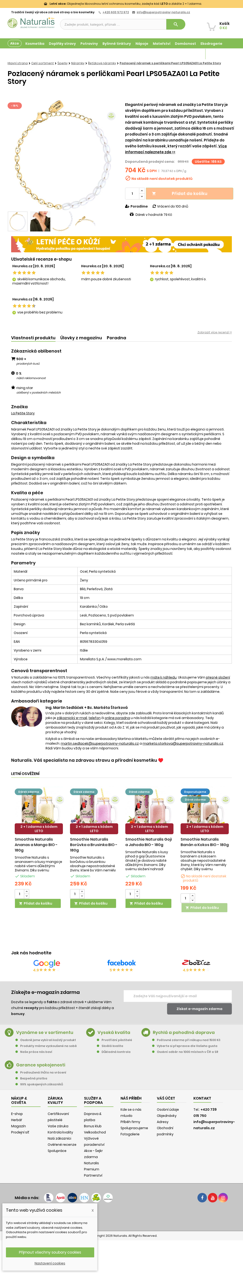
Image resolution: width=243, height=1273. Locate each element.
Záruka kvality (218, 54)
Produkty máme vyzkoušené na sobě (48, 1046)
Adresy (162, 1121)
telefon (95, 718)
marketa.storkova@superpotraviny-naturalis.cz (183, 743)
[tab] (33, 338)
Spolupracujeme (134, 1128)
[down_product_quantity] (26, 896)
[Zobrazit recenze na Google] (46, 963)
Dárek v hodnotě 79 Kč (154, 214)
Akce (14, 43)
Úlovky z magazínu (81, 338)
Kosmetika (34, 43)
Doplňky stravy (62, 43)
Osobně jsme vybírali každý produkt (48, 1040)
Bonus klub (93, 1126)
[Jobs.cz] (72, 1197)
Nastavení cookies (50, 1263)
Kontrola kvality (60, 1132)
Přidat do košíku (179, 193)
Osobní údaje (168, 1109)
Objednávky (167, 1115)
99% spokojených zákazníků (41, 1084)
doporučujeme (195, 792)
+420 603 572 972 (116, 12)
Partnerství (93, 1175)
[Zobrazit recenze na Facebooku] (121, 963)
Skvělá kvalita (112, 1046)
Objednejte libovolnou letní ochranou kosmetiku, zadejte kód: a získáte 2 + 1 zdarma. (126, 4)
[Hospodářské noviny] (84, 1197)
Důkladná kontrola (116, 1052)
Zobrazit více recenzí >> (214, 332)
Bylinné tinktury (117, 43)
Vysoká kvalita (114, 1032)
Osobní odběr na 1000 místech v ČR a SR (187, 1052)
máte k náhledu (163, 677)
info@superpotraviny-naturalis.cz (163, 12)
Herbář (16, 1120)
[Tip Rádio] (96, 1197)
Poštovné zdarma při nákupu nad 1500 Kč (188, 1040)
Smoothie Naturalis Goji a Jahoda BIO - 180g (148, 842)
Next (111, 155)
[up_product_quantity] (26, 891)
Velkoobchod (95, 1132)
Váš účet (166, 1098)
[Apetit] (60, 1197)
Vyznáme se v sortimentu (44, 1032)
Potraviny (89, 43)
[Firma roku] (121, 1216)
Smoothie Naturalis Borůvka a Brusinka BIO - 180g (93, 845)
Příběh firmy (130, 1121)
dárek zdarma (28, 792)
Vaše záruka (58, 1126)
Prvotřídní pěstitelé (117, 1040)
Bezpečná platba (33, 1078)
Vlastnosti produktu (33, 338)
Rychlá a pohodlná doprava (184, 1032)
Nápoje (142, 43)
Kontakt (202, 1098)
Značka (19, 406)
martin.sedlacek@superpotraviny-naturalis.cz (100, 743)
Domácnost (185, 43)
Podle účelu (18, 54)
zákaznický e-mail (72, 718)
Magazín (193, 54)
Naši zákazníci (59, 1138)
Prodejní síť (20, 1132)
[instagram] (223, 1197)
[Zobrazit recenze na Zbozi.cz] (196, 963)
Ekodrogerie (211, 43)
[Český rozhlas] (48, 1197)
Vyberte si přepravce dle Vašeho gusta (187, 1046)
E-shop (17, 1113)
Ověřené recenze (62, 1144)
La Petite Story (23, 413)
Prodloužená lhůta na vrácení (43, 1072)
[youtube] (212, 1197)
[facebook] (202, 1197)
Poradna (116, 338)
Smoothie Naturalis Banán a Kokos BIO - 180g (205, 842)
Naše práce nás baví (36, 1052)
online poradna (117, 718)
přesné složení (218, 677)
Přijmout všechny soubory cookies (50, 1252)
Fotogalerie (130, 1134)
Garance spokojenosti (40, 1065)
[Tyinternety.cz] (108, 1197)
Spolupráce (57, 1150)
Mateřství (161, 43)
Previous (14, 155)
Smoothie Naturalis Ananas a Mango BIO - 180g (36, 845)
